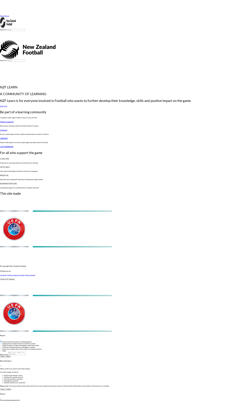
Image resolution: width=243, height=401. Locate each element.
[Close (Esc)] (1, 340)
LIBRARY (4, 138)
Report (8, 356)
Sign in (2, 16)
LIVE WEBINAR (6, 146)
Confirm (8, 389)
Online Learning (7, 122)
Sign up (6, 16)
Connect (3, 130)
